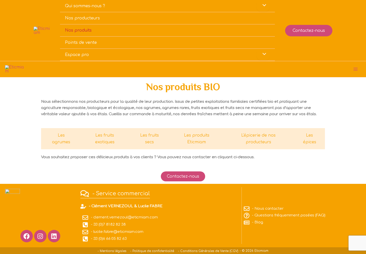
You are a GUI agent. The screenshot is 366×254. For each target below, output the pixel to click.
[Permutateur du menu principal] (355, 69)
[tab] (60, 138)
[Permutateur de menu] (263, 54)
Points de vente (81, 42)
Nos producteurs (82, 18)
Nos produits (78, 30)
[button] (308, 30)
